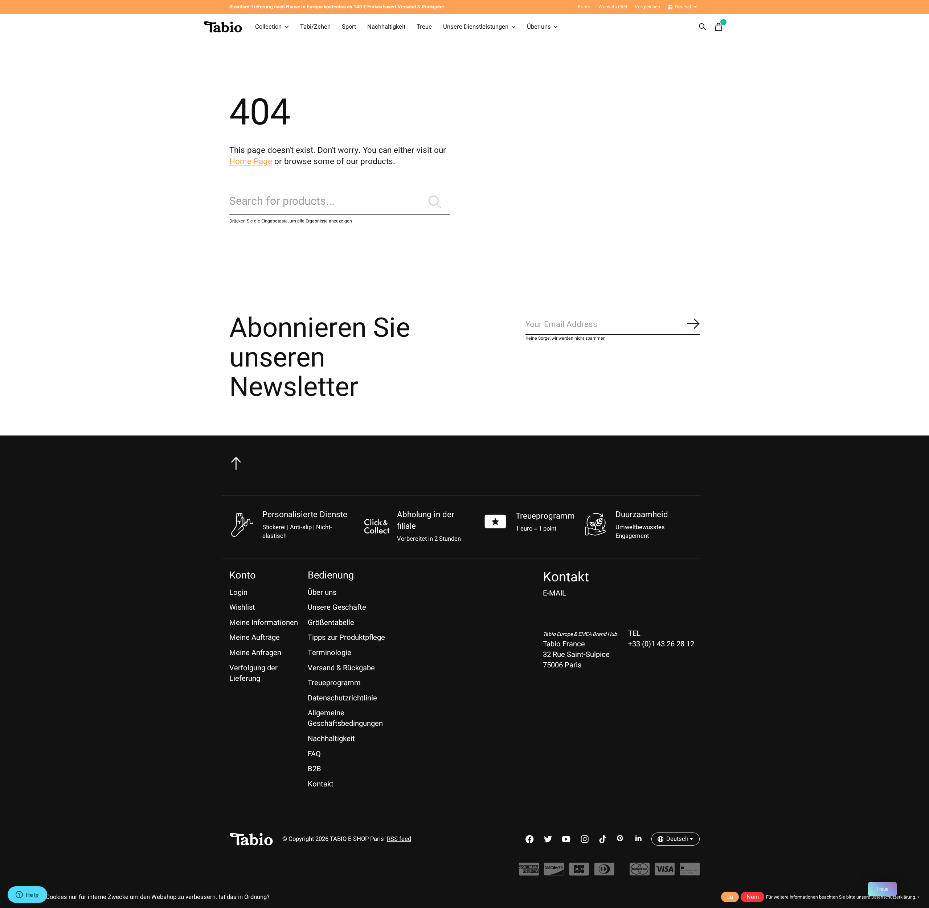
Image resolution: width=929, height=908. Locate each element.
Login (238, 592)
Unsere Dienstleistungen (475, 27)
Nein (752, 897)
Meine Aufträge (254, 637)
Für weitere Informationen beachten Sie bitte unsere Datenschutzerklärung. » (843, 897)
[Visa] (665, 873)
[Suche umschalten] (702, 27)
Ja (730, 897)
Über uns (539, 27)
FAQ (314, 754)
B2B (314, 769)
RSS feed (399, 839)
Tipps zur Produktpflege (346, 637)
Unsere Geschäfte (337, 607)
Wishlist (242, 607)
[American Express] (529, 873)
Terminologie (329, 652)
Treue (424, 27)
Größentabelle (331, 622)
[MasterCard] (640, 873)
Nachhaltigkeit (386, 27)
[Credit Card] (690, 873)
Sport (349, 27)
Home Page (250, 161)
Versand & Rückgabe (341, 668)
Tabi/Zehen (315, 27)
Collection (268, 27)
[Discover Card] (554, 873)
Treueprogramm (545, 516)
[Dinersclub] (604, 873)
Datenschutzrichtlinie (342, 698)
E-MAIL (554, 593)
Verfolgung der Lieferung (253, 673)
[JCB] (579, 873)
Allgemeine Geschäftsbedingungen (345, 718)
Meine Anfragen (255, 652)
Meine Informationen (263, 622)
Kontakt (320, 784)
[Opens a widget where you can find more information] (27, 895)
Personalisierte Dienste (304, 514)
